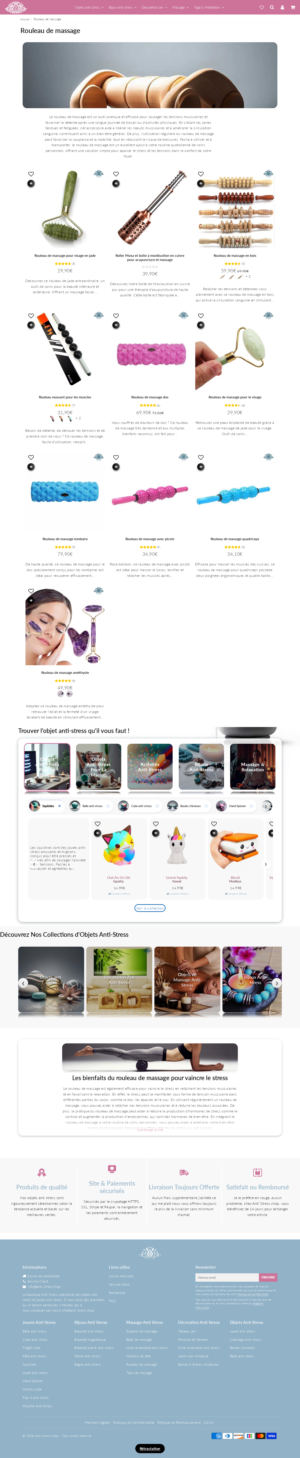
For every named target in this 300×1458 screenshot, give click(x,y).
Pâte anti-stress (34, 1356)
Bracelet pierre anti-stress (94, 1348)
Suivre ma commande (43, 1276)
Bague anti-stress (87, 1364)
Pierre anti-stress (87, 1356)
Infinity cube (32, 1389)
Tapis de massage (139, 1373)
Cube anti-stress (141, 806)
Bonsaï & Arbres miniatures (198, 1364)
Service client (119, 1284)
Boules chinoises (190, 806)
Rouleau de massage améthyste (65, 672)
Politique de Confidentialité (133, 1422)
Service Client (37, 1281)
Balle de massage (139, 1339)
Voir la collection (150, 908)
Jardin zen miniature (193, 1356)
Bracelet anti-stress (89, 1331)
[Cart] (293, 7)
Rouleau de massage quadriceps (235, 539)
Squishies (48, 806)
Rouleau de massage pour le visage (235, 397)
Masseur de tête (138, 1356)
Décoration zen (152, 7)
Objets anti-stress (87, 7)
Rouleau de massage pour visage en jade (65, 255)
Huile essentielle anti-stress (147, 1348)
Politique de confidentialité (252, 1294)
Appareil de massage (141, 1331)
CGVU (208, 1422)
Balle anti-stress (93, 806)
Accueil (25, 19)
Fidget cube (32, 1348)
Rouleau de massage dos (149, 397)
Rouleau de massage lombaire (65, 539)
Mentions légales (97, 1422)
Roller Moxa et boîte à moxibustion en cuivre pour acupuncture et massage (150, 257)
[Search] (272, 7)
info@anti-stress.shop (44, 1287)
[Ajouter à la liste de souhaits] (31, 173)
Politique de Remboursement (179, 1422)
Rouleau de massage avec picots (149, 539)
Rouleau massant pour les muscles (65, 397)
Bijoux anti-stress (120, 7)
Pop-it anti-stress (36, 1398)
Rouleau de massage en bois (235, 255)
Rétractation (150, 1448)
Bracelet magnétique (90, 1339)
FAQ (112, 1301)
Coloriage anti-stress (245, 1339)
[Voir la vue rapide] (31, 183)
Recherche (117, 1293)
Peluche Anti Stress (37, 1406)
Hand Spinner (237, 806)
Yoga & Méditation (207, 7)
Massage (178, 7)
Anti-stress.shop (47, 1436)
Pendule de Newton (193, 1339)
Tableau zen (187, 1331)
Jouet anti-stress (35, 1373)
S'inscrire (268, 1277)
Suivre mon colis (121, 1276)
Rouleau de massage (141, 1364)
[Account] (282, 7)
